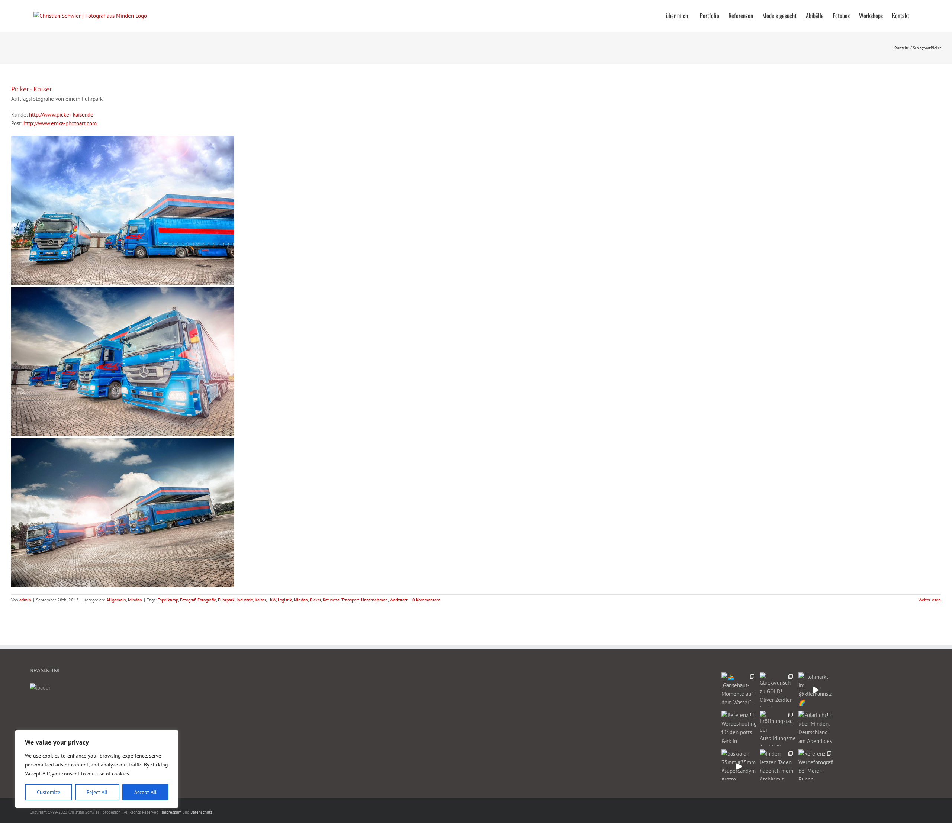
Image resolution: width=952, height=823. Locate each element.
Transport (350, 600)
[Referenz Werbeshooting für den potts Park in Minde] (738, 728)
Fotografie (206, 600)
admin (25, 600)
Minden (135, 600)
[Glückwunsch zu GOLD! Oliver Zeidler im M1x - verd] (777, 689)
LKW (272, 600)
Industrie (245, 600)
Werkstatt (399, 600)
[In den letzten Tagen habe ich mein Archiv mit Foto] (777, 766)
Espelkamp (168, 600)
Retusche (331, 600)
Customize (48, 792)
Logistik (285, 600)
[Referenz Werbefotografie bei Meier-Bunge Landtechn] (815, 766)
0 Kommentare (426, 600)
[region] (96, 769)
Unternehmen (374, 600)
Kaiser (260, 600)
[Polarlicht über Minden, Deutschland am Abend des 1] (815, 728)
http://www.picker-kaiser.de (61, 114)
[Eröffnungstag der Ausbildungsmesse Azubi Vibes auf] (777, 728)
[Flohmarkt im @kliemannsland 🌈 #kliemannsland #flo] (815, 689)
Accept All (145, 792)
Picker (315, 600)
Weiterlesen (930, 600)
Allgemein (116, 600)
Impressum (171, 812)
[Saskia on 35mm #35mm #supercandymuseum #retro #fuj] (738, 766)
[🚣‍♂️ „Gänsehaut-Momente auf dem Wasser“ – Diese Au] (738, 689)
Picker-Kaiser (31, 89)
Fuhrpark (226, 600)
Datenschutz (201, 812)
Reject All (97, 792)
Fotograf (188, 600)
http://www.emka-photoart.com (60, 123)
